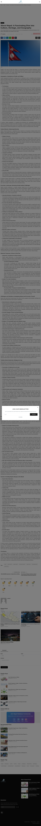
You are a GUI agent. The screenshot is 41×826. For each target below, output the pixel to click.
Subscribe (34, 414)
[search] (39, 2)
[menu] (1, 2)
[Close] (37, 407)
